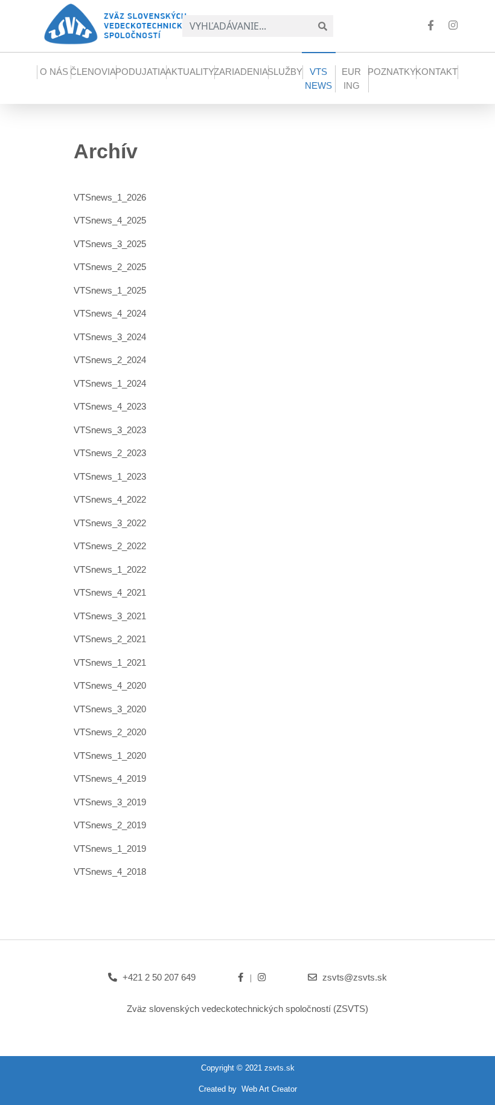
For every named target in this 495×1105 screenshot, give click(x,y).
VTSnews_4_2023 (110, 406)
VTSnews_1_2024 (110, 383)
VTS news (318, 78)
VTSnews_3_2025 (110, 244)
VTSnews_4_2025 (110, 220)
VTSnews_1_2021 (110, 662)
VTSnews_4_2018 (110, 871)
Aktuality (189, 71)
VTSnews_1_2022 (110, 569)
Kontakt (436, 71)
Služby (284, 71)
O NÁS (54, 71)
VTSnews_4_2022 (110, 499)
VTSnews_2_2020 (110, 732)
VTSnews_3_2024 (110, 337)
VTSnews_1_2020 (110, 755)
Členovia (93, 71)
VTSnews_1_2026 (110, 197)
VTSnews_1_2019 (110, 848)
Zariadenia (241, 71)
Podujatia (140, 71)
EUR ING (351, 78)
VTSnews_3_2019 (110, 802)
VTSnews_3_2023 (110, 430)
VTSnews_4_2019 (110, 778)
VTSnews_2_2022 (110, 546)
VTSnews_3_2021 (110, 616)
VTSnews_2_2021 (110, 639)
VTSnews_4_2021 (110, 592)
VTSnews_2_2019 (110, 825)
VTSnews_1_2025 (110, 290)
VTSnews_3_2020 (110, 709)
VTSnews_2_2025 (110, 267)
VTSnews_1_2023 (110, 476)
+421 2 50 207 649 (159, 977)
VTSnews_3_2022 (110, 523)
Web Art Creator (269, 1089)
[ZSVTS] (120, 23)
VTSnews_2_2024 (110, 360)
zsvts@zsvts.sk (354, 977)
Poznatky (392, 71)
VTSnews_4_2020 (110, 685)
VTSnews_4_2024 (110, 313)
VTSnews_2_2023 (110, 453)
